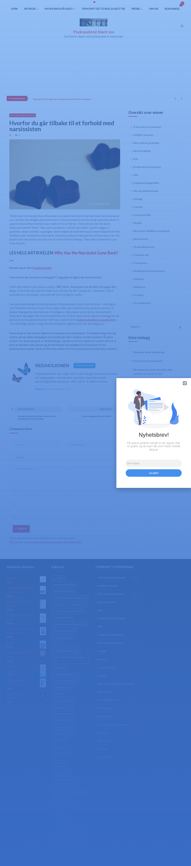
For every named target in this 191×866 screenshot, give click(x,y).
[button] (184, 383)
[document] (95, 433)
